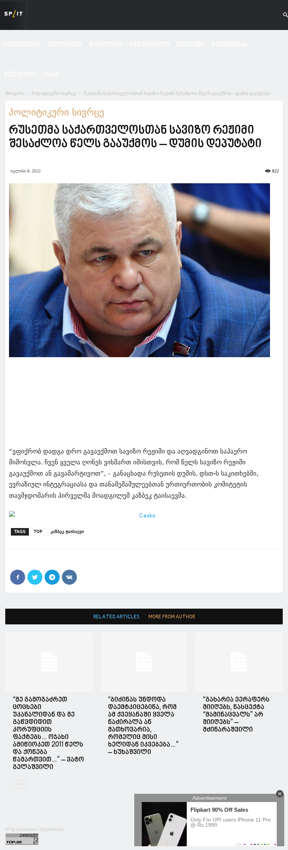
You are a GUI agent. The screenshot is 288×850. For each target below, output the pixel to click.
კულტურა (19, 75)
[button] (279, 15)
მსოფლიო (106, 45)
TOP (38, 531)
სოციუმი (190, 45)
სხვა (51, 75)
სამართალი (149, 45)
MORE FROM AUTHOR (171, 617)
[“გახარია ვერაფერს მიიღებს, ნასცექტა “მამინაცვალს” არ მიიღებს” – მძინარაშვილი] (239, 662)
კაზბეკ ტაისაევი (67, 531)
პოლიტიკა (64, 45)
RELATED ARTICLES (116, 617)
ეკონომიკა (229, 45)
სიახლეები (21, 45)
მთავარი (14, 93)
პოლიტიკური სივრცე (53, 93)
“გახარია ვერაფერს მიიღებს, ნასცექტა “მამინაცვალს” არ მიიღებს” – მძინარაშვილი (236, 715)
